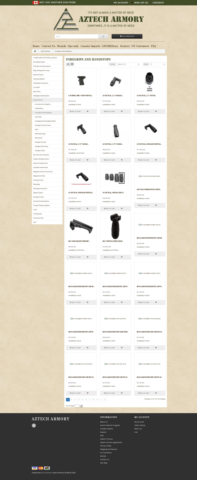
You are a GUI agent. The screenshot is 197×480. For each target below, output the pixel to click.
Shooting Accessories (40, 188)
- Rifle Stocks (37, 138)
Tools (35, 210)
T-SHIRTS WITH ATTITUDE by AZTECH (45, 58)
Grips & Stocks (45, 51)
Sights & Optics (38, 193)
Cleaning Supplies (39, 79)
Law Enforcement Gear (40, 167)
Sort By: (112, 64)
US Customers (106, 453)
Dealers (103, 432)
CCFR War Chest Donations (42, 66)
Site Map (103, 463)
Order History (139, 425)
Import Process (106, 439)
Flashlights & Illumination (41, 96)
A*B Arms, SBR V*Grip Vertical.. (80, 96)
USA (34, 222)
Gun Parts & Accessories (41, 155)
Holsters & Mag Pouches (41, 159)
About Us (104, 422)
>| (105, 400)
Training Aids (37, 214)
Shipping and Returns (108, 449)
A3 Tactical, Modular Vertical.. (149, 144)
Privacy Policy (105, 446)
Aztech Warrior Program (110, 425)
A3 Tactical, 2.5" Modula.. (113, 96)
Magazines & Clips (39, 176)
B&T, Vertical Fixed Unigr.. (113, 241)
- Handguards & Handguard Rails (44, 121)
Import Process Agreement (111, 442)
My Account (139, 422)
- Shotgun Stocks (39, 151)
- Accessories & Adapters (42, 104)
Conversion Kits (38, 218)
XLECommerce (46, 473)
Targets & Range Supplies (41, 205)
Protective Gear (38, 180)
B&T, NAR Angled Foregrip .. (79, 241)
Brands (103, 456)
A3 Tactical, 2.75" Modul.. (78, 144)
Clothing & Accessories (40, 83)
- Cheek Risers (38, 108)
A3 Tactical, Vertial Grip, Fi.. (113, 193)
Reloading (36, 184)
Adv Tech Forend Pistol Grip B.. (149, 189)
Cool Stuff (36, 87)
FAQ (102, 435)
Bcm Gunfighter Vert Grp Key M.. (150, 332)
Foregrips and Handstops (63, 51)
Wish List (138, 429)
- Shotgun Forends (39, 142)
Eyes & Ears (37, 92)
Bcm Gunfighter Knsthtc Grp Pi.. (115, 287)
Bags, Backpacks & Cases (41, 70)
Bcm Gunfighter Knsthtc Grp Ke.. (150, 238)
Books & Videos (38, 75)
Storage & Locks (38, 197)
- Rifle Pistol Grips (39, 134)
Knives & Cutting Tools (40, 163)
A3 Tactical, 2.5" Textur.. (146, 96)
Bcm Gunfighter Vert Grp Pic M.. (115, 377)
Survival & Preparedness (41, 201)
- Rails (35, 129)
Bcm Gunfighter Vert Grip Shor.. (115, 332)
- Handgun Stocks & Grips (42, 125)
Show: (146, 64)
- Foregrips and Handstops (42, 113)
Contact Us (104, 459)
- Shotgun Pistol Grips (40, 146)
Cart (136, 432)
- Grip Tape (37, 117)
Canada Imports (106, 429)
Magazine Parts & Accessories (43, 172)
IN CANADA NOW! (39, 62)
